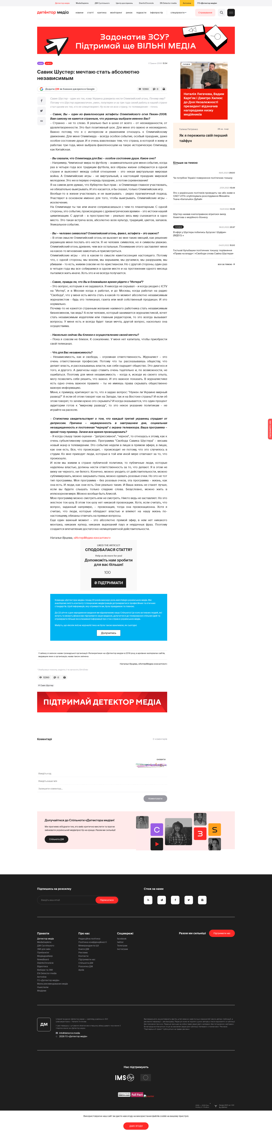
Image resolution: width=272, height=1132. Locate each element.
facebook (121, 938)
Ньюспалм (42, 987)
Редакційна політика (89, 938)
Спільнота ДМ (56, 839)
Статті (90, 12)
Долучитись (108, 633)
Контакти (83, 956)
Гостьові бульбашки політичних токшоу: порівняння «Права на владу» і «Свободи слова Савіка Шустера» (203, 252)
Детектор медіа (62, 3)
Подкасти (141, 12)
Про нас (84, 933)
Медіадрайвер (45, 956)
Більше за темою (185, 163)
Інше (40, 63)
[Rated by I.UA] (149, 1096)
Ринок (129, 12)
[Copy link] (41, 121)
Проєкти (43, 933)
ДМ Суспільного (102, 3)
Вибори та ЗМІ (45, 969)
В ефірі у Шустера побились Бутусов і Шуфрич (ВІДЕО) (199, 234)
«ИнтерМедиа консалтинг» (92, 538)
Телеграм (122, 945)
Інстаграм (122, 949)
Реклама (83, 952)
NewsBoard (43, 959)
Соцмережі (125, 933)
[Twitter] (41, 111)
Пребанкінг (43, 952)
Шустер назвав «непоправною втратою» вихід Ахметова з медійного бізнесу (199, 216)
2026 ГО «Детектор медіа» (73, 1036)
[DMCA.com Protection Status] (124, 1096)
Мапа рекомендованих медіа (52, 983)
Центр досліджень (124, 3)
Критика (101, 12)
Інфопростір (156, 12)
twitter (120, 942)
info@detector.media (69, 1033)
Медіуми (41, 990)
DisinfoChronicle (146, 3)
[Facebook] (41, 101)
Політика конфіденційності (92, 942)
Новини (79, 12)
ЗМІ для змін (43, 949)
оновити (161, 759)
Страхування (205, 12)
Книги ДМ (83, 949)
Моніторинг (116, 12)
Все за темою (225, 264)
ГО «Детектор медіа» (207, 3)
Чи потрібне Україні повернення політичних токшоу (202, 177)
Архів (81, 969)
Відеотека (42, 966)
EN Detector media (168, 3)
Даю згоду (136, 1126)
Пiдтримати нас (221, 933)
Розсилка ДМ (85, 966)
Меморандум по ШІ (88, 945)
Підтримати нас (86, 959)
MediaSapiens (82, 3)
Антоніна (187, 3)
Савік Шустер (46, 685)
